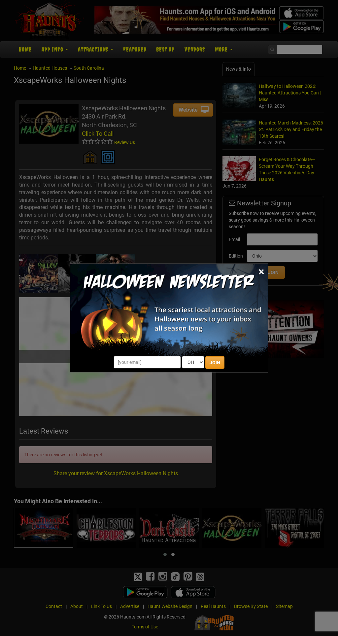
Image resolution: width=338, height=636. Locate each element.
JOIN (215, 362)
